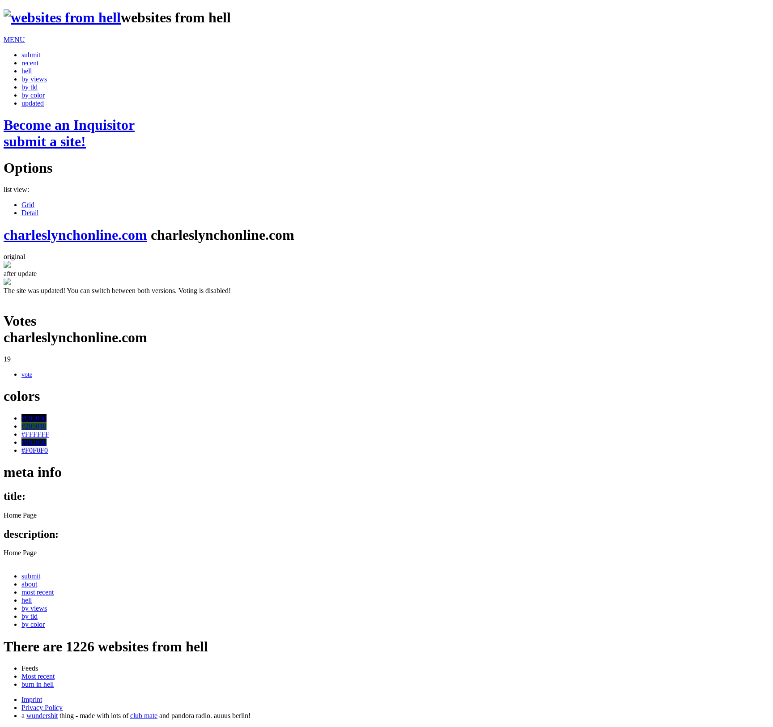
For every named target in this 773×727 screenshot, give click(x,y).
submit (30, 55)
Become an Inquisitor (69, 133)
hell (26, 71)
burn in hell (37, 684)
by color (33, 95)
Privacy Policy (42, 707)
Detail (29, 213)
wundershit (42, 715)
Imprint (31, 699)
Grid (27, 204)
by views (34, 79)
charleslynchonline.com (75, 235)
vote (26, 374)
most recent (37, 592)
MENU (14, 39)
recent (29, 63)
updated (32, 103)
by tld (29, 87)
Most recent (38, 676)
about (29, 584)
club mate (143, 715)
